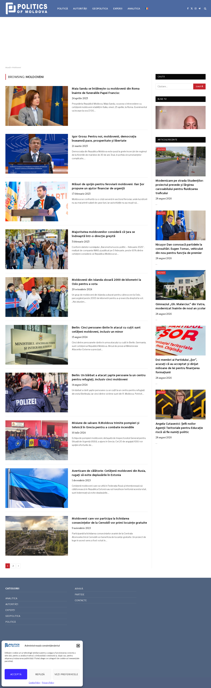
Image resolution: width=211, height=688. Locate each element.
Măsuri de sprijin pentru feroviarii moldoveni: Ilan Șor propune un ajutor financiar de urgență (108, 186)
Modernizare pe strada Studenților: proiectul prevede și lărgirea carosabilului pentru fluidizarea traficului (180, 187)
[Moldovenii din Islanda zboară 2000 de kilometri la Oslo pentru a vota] (36, 297)
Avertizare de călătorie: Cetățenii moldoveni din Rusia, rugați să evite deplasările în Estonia (109, 473)
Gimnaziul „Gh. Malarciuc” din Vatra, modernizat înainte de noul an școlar (181, 306)
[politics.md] (27, 8)
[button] (78, 645)
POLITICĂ (62, 8)
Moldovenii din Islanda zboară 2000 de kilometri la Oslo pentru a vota (106, 282)
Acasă (8, 67)
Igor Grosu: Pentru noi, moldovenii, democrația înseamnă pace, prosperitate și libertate (104, 139)
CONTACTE (81, 600)
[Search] (204, 8)
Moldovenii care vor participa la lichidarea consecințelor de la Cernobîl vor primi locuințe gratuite (109, 521)
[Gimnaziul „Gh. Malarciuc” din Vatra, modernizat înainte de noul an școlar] (181, 285)
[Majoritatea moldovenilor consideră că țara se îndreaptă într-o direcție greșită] (36, 249)
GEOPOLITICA (100, 8)
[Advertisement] (105, 41)
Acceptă (15, 674)
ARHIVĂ (79, 588)
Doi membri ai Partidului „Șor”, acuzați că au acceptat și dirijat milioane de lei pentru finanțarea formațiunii (178, 366)
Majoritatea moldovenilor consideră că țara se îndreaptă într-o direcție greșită (103, 234)
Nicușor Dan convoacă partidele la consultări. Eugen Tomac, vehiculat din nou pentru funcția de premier (179, 249)
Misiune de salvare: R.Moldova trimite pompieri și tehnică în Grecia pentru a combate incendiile (105, 425)
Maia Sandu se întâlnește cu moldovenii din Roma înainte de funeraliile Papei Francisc (105, 91)
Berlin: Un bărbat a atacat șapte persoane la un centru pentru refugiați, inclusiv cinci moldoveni (109, 377)
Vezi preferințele (66, 674)
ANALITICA (134, 8)
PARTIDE (79, 594)
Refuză (40, 674)
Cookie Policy (34, 683)
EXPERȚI (117, 8)
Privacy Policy (48, 683)
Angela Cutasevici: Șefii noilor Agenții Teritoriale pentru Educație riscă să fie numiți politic (179, 428)
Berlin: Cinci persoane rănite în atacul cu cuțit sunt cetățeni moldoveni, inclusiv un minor (106, 330)
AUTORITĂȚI (80, 8)
